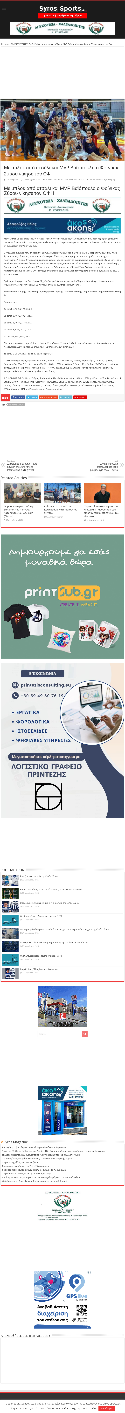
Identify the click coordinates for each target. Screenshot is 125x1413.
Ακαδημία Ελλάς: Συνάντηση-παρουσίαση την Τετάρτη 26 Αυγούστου (54, 942)
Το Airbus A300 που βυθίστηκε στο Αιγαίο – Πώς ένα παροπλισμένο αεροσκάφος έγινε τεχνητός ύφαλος (53, 1151)
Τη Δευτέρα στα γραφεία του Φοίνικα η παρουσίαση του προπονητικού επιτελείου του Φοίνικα (101, 511)
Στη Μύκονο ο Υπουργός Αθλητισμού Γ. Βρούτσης (26, 1173)
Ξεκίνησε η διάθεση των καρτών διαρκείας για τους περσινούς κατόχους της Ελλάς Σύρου (64, 929)
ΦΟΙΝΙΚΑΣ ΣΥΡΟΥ (76, 179)
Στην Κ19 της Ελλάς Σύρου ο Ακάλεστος (39, 969)
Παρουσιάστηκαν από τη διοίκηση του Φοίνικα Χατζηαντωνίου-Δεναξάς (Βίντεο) (18, 511)
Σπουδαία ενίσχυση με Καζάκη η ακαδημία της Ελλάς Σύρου (49, 902)
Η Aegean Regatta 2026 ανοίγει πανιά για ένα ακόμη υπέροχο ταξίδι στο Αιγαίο (41, 1154)
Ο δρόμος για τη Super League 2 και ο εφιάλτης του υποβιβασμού (34, 1181)
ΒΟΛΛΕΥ (15, 44)
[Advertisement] (62, 73)
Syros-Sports (12, 179)
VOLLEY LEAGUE (28, 44)
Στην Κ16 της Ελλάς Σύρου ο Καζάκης (20, 1162)
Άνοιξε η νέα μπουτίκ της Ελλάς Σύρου (39, 876)
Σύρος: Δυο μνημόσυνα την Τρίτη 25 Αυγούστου (25, 1166)
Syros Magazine (16, 1142)
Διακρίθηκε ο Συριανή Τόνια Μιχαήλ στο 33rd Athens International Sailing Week (22, 465)
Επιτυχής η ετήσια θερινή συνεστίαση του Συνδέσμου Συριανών (34, 1147)
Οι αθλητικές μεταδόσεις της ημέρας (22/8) (41, 916)
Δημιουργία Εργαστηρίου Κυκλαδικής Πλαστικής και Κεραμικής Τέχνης (37, 1158)
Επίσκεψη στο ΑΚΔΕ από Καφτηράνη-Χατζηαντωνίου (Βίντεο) (60, 509)
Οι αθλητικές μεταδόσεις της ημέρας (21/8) (41, 955)
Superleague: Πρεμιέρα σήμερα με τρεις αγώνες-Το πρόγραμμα (34, 1169)
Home (6, 44)
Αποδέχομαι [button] (106, 1408)
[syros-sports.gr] (62, 10)
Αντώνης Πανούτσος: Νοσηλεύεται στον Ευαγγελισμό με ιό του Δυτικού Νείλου (41, 1177)
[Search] (85, 1034)
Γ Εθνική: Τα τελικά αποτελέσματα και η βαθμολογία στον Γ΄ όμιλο (104, 465)
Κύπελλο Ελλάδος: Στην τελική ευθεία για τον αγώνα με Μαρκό (51, 889)
